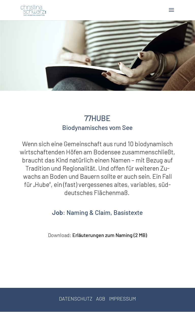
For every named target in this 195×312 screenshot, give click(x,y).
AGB (100, 298)
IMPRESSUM (122, 298)
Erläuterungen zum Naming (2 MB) (109, 235)
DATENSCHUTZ (75, 298)
